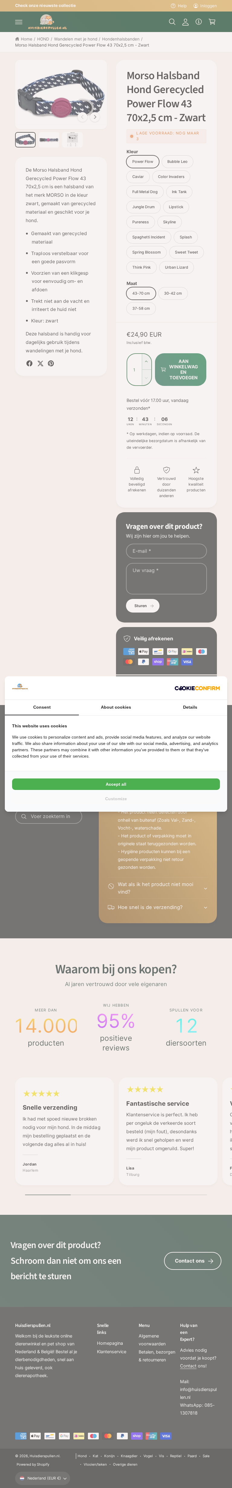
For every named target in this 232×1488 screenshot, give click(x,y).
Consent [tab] (42, 707)
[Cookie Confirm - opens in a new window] (197, 688)
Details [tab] (190, 707)
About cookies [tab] (116, 707)
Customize (116, 798)
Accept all (116, 784)
